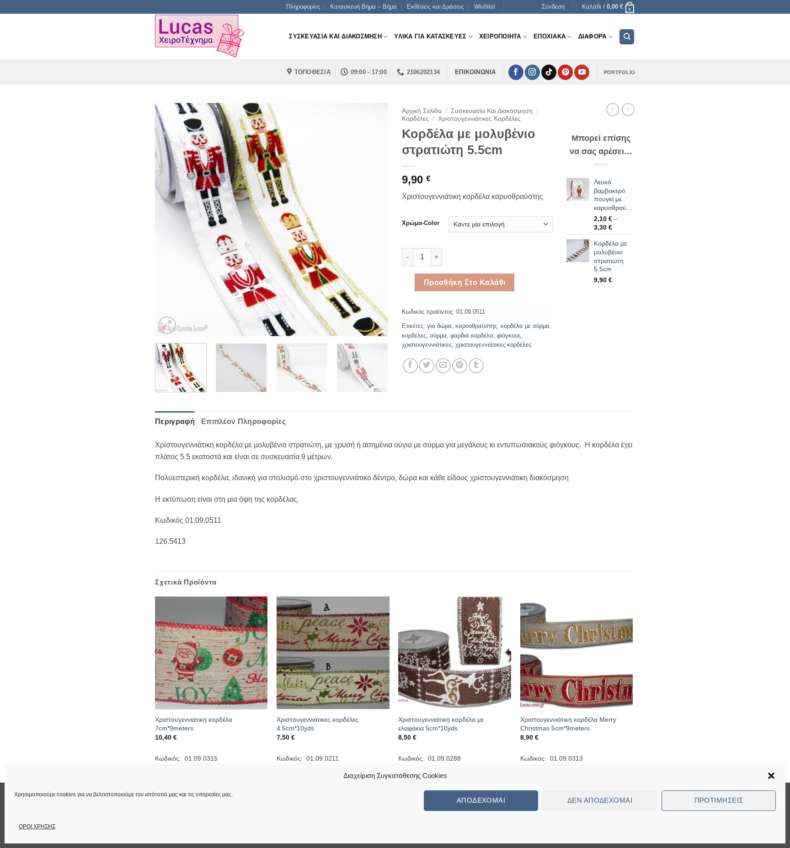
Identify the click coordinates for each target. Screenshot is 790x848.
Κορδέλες (415, 118)
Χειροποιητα (500, 36)
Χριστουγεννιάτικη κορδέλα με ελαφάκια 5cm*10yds (441, 724)
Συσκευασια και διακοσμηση (335, 36)
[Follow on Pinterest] (565, 72)
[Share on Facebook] (410, 365)
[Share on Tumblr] (476, 365)
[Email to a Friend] (443, 365)
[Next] (372, 219)
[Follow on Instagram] (532, 72)
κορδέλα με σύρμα (525, 325)
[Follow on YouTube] (581, 72)
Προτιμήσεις (718, 800)
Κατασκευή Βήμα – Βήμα (363, 6)
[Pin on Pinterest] (459, 365)
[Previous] (171, 219)
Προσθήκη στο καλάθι (465, 282)
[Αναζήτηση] (626, 36)
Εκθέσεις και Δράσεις (435, 6)
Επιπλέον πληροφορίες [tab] (243, 421)
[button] (771, 775)
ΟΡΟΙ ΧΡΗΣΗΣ (37, 826)
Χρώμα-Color (420, 223)
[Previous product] (628, 109)
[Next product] (612, 109)
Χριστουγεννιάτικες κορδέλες (479, 118)
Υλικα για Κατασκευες (430, 36)
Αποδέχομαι (481, 800)
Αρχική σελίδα (422, 110)
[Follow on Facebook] (515, 72)
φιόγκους (509, 335)
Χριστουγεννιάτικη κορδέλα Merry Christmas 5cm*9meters (568, 724)
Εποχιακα (550, 36)
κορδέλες (414, 335)
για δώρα (439, 325)
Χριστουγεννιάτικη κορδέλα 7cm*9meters (193, 724)
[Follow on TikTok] (548, 72)
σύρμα (438, 335)
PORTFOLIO (619, 72)
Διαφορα (592, 36)
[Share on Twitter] (426, 365)
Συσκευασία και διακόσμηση (492, 110)
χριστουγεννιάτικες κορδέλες (493, 344)
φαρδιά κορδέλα (471, 335)
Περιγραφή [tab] (175, 421)
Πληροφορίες (303, 6)
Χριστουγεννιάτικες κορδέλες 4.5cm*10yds (317, 724)
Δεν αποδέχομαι (599, 800)
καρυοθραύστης (476, 325)
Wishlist (484, 6)
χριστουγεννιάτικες (427, 344)
